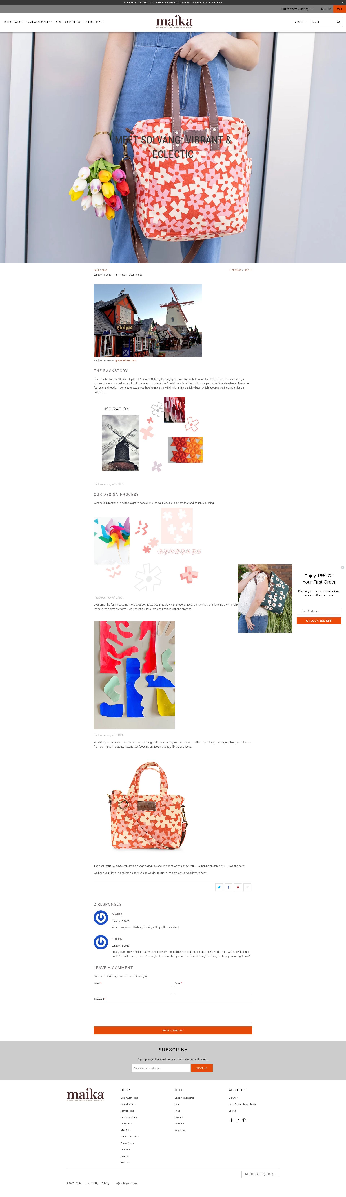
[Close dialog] (343, 567)
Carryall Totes (128, 1104)
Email (178, 983)
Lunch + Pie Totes (130, 1136)
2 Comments (135, 274)
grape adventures (125, 360)
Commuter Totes (129, 1097)
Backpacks (126, 1123)
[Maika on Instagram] (238, 1120)
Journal (232, 1110)
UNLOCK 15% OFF (319, 620)
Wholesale (180, 1130)
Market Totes (127, 1110)
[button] (14, 22)
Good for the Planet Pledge (242, 1104)
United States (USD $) (295, 9)
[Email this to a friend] (247, 887)
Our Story (233, 1097)
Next (247, 270)
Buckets (125, 1162)
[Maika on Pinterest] (244, 1120)
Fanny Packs (127, 1143)
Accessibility (92, 1183)
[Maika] (174, 22)
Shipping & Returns (184, 1097)
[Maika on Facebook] (231, 1120)
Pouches (125, 1149)
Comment (99, 999)
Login (328, 9)
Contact (179, 1117)
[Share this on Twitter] (219, 887)
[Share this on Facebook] (228, 887)
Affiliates (179, 1123)
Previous (236, 270)
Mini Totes (126, 1130)
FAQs (177, 1110)
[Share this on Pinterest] (238, 887)
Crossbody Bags (129, 1117)
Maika (79, 1183)
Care (177, 1104)
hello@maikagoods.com (125, 1183)
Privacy (105, 1183)
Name (97, 983)
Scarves (125, 1156)
